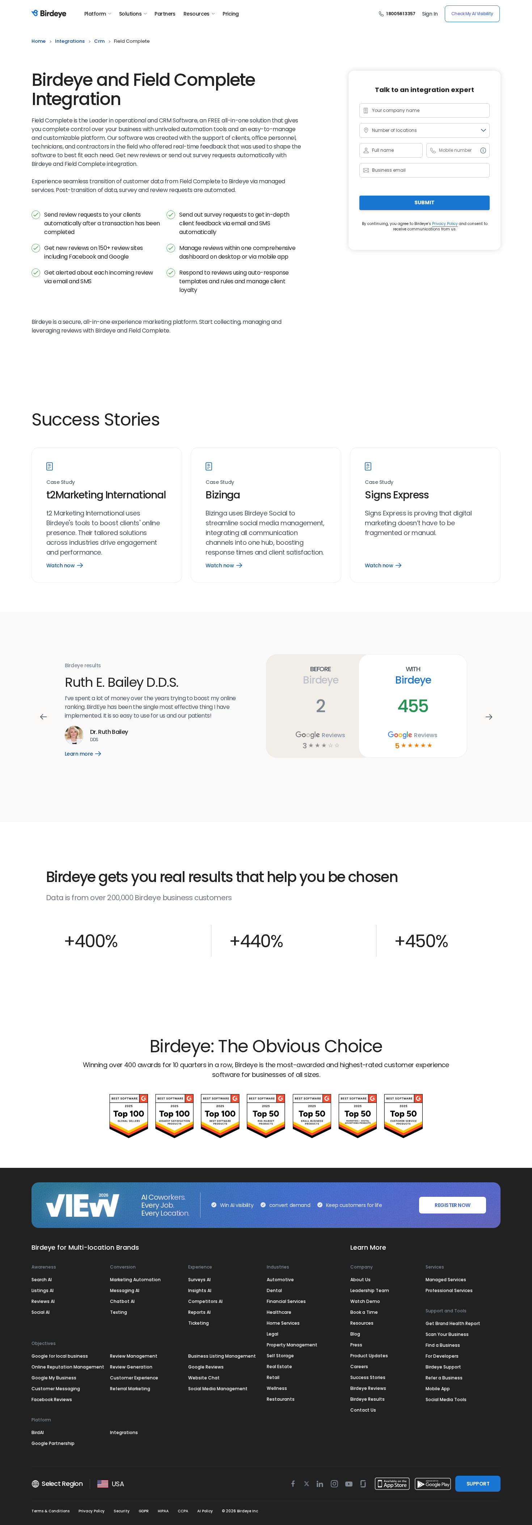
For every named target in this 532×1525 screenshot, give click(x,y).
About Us (360, 1280)
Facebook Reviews (51, 1399)
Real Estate (279, 1366)
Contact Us (363, 1410)
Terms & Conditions (50, 1511)
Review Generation (131, 1367)
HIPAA (163, 1511)
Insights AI (199, 1290)
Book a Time (364, 1312)
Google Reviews (206, 1367)
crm (99, 41)
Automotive (280, 1280)
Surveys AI (199, 1280)
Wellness (277, 1388)
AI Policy (205, 1511)
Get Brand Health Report (453, 1323)
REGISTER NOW (452, 1205)
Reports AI (199, 1312)
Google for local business (59, 1356)
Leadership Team (369, 1290)
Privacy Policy (445, 223)
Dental (274, 1290)
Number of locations (394, 130)
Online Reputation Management (67, 1367)
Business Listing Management (222, 1356)
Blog (355, 1334)
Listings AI (42, 1290)
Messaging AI (124, 1290)
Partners (165, 13)
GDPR (144, 1511)
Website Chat (204, 1378)
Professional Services (449, 1290)
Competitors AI (205, 1301)
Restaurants (281, 1399)
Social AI (40, 1312)
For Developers (442, 1356)
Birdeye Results (367, 1399)
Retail (273, 1377)
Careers (359, 1366)
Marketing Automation (135, 1280)
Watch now (64, 565)
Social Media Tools (446, 1399)
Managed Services (446, 1280)
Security (122, 1511)
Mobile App (438, 1389)
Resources (196, 13)
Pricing (230, 13)
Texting (118, 1312)
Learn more (88, 749)
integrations (70, 41)
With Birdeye (412, 675)
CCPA (183, 1511)
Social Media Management (218, 1389)
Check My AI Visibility (472, 14)
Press (356, 1345)
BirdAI (37, 1432)
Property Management (292, 1345)
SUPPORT (477, 1483)
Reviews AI (43, 1301)
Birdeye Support (443, 1367)
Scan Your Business (447, 1334)
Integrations (124, 1432)
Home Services (283, 1323)
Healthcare (279, 1312)
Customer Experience (134, 1378)
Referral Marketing (130, 1389)
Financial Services (286, 1301)
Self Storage (280, 1356)
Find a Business (443, 1345)
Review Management (133, 1356)
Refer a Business (444, 1378)
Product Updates (369, 1356)
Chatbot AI (122, 1301)
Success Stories (367, 1377)
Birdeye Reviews (368, 1388)
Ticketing (198, 1323)
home (38, 41)
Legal (272, 1334)
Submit (424, 202)
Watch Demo (365, 1301)
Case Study (60, 482)
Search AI (41, 1280)
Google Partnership (53, 1443)
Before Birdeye (320, 675)
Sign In (430, 13)
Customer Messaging (55, 1389)
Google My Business (53, 1378)
